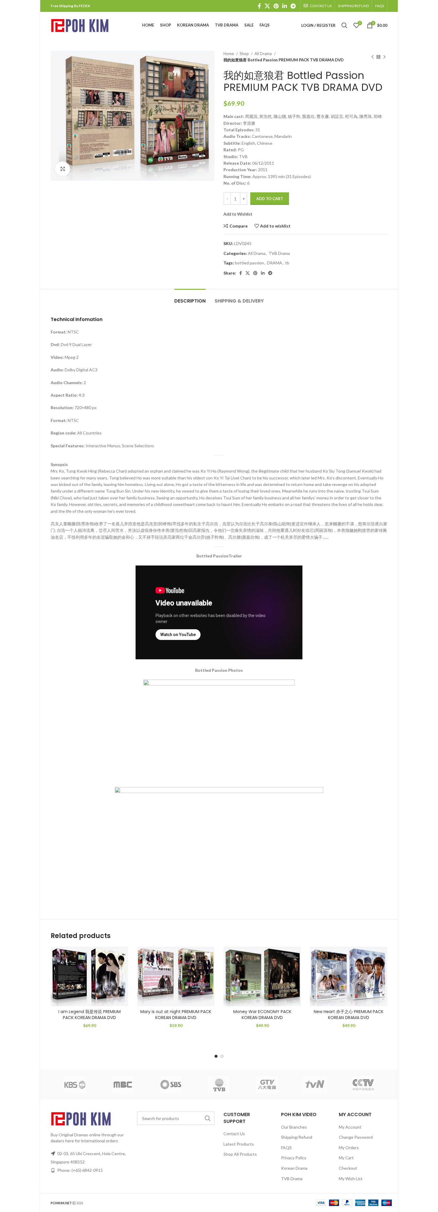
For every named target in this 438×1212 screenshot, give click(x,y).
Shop (245, 53)
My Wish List (351, 1178)
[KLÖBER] (219, 1084)
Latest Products (238, 1143)
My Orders (349, 1147)
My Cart (346, 1157)
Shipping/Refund (296, 1137)
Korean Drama (294, 1168)
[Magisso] (123, 1084)
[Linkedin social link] (284, 5)
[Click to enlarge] (62, 168)
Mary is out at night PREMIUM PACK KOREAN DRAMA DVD (175, 1015)
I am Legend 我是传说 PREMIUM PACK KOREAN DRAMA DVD (89, 1015)
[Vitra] (75, 1084)
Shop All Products (240, 1154)
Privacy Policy (293, 1157)
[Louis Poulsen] (171, 1084)
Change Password (356, 1137)
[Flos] (363, 1084)
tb (287, 262)
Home (229, 53)
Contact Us (234, 1133)
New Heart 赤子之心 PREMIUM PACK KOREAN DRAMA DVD (348, 1015)
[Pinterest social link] (276, 5)
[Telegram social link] (293, 5)
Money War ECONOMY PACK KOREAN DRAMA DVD (262, 1015)
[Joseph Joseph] (267, 1084)
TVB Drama (279, 253)
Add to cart (269, 198)
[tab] (190, 298)
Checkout (348, 1168)
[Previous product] (372, 57)
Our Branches (294, 1127)
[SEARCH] (208, 1118)
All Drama (263, 53)
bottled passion (249, 262)
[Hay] (315, 1084)
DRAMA (274, 262)
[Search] (344, 25)
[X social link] (267, 5)
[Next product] (384, 57)
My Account (350, 1127)
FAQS (286, 1147)
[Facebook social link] (259, 5)
